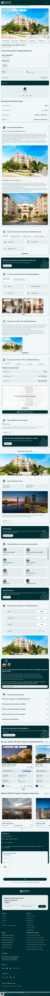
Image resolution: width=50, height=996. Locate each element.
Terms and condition (29, 882)
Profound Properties (7, 836)
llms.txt (47, 992)
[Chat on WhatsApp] (44, 2)
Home (2, 5)
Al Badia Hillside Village (9, 765)
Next (30, 755)
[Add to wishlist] (27, 761)
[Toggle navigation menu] (47, 2)
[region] (24, 565)
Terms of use (12, 986)
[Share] (30, 761)
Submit (25, 879)
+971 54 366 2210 (8, 842)
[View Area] (30, 825)
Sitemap (19, 986)
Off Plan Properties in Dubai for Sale (12, 5)
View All (46, 741)
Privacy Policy (36, 882)
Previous (4, 755)
